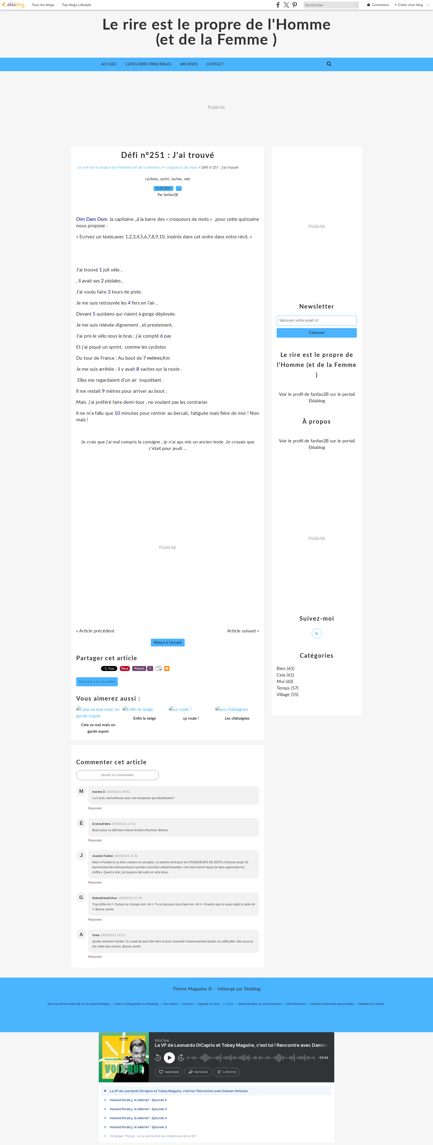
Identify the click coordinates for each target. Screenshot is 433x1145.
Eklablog (252, 989)
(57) (287, 688)
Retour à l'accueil (168, 642)
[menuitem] (109, 64)
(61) (285, 668)
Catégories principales (148, 64)
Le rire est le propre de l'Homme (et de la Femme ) (216, 33)
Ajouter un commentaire (117, 775)
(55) (287, 695)
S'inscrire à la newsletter (97, 682)
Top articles (170, 1003)
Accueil (109, 64)
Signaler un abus (209, 1003)
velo (187, 179)
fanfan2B (320, 394)
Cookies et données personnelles (332, 1003)
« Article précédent (95, 631)
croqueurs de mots (181, 167)
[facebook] (278, 5)
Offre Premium (296, 1003)
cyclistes (151, 179)
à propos (229, 1072)
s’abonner (172, 1072)
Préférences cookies (371, 1003)
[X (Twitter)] (286, 5)
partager (201, 1072)
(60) (285, 682)
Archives (189, 64)
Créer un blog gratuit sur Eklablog (136, 1003)
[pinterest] (294, 5)
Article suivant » (243, 631)
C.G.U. (229, 1003)
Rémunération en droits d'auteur (260, 1003)
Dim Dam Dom (91, 219)
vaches (176, 179)
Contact (215, 64)
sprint (164, 179)
